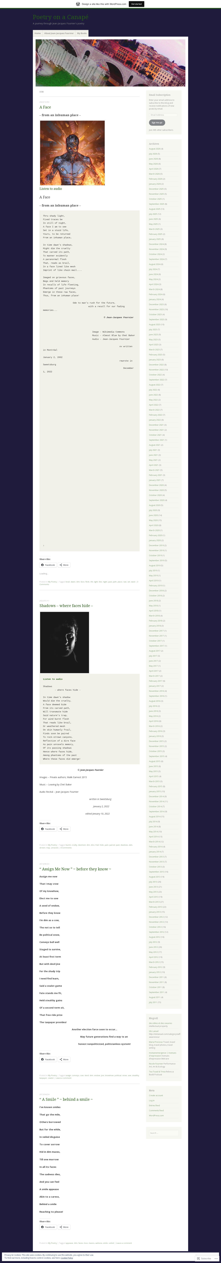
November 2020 (156, 490)
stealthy (135, 1075)
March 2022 (154, 409)
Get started (136, 4)
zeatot (51, 1078)
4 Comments (66, 847)
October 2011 (155, 987)
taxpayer (43, 1078)
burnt (68, 845)
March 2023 (154, 349)
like (100, 581)
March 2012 (154, 962)
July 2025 (153, 214)
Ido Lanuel (154, 1031)
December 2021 (156, 425)
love (86, 1243)
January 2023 (155, 359)
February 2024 (155, 294)
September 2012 (156, 932)
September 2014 (156, 811)
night (105, 581)
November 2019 (156, 550)
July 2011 (153, 1002)
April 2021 (153, 465)
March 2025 (154, 229)
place (120, 581)
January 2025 (155, 239)
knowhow (109, 1075)
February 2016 (155, 731)
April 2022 (153, 404)
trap (48, 847)
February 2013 (155, 907)
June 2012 (153, 947)
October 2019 (155, 555)
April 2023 (153, 344)
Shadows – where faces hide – (66, 606)
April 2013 (153, 897)
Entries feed (154, 1105)
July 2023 (153, 329)
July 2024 (153, 269)
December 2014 (156, 796)
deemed (82, 845)
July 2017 (153, 655)
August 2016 (154, 701)
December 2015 (156, 741)
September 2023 (156, 319)
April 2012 (153, 957)
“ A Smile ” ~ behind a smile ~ (66, 1099)
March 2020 (154, 530)
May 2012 (153, 952)
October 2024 (155, 254)
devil (87, 1075)
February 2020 (155, 535)
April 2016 (153, 721)
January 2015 (155, 791)
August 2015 (154, 761)
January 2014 (155, 851)
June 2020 (153, 515)
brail (68, 581)
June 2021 (153, 455)
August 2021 (154, 445)
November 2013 (156, 861)
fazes (80, 1243)
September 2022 (156, 379)
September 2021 (156, 440)
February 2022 (155, 414)
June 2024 (153, 274)
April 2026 (153, 168)
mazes (91, 1243)
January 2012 (155, 972)
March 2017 (154, 676)
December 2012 (156, 917)
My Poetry (52, 581)
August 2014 (154, 816)
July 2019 (153, 570)
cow (82, 1075)
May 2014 (153, 831)
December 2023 (156, 304)
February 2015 (155, 786)
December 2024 (156, 244)
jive (102, 1075)
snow (124, 1075)
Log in (152, 1100)
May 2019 (153, 575)
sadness (98, 1243)
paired (112, 845)
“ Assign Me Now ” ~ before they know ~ (75, 869)
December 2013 (156, 856)
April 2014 (153, 836)
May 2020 (153, 520)
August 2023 (154, 324)
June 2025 (153, 219)
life (91, 581)
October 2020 (155, 495)
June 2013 (153, 886)
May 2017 (153, 666)
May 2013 (153, 891)
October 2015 (155, 751)
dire (92, 845)
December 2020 (156, 485)
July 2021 (153, 450)
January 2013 (155, 912)
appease (69, 1243)
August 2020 (154, 505)
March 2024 (154, 289)
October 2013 (155, 866)
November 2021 (156, 430)
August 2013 (154, 876)
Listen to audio (50, 189)
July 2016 (153, 706)
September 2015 (156, 756)
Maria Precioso (156, 1042)
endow (97, 1075)
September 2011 (156, 992)
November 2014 (156, 801)
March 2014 (154, 841)
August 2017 (154, 650)
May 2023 (153, 339)
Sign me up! (157, 122)
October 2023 (155, 314)
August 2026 (154, 148)
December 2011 (156, 977)
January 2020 (155, 540)
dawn (73, 581)
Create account (156, 1095)
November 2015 (156, 746)
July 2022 (153, 389)
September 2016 (156, 696)
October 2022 (155, 374)
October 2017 (155, 640)
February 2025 (155, 234)
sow (129, 1075)
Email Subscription (160, 95)
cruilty (74, 845)
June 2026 (153, 158)
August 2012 (154, 937)
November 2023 (156, 309)
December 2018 (156, 590)
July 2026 (153, 153)
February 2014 (155, 846)
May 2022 (153, 399)
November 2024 (156, 249)
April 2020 (153, 525)
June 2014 (153, 826)
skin (130, 845)
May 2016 (153, 716)
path (115, 581)
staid (133, 581)
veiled (111, 1243)
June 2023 (153, 334)
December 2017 (156, 630)
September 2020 (156, 500)
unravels (54, 847)
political (118, 1075)
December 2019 (156, 545)
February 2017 (155, 681)
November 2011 (156, 982)
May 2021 (153, 460)
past (110, 581)
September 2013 (156, 871)
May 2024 (153, 279)
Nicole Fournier (156, 1063)
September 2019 (156, 560)
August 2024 (154, 264)
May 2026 (153, 163)
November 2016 (156, 691)
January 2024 (155, 299)
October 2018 (155, 595)
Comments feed (156, 1110)
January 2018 (155, 625)
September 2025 (156, 204)
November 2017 (156, 635)
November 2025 (156, 194)
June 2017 (153, 661)
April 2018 (153, 610)
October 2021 (155, 435)
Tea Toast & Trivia (157, 1071)
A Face (45, 107)
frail (97, 845)
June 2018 (153, 600)
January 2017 (155, 686)
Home (38, 33)
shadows (124, 845)
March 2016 (154, 726)
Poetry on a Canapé (60, 17)
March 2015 (154, 781)
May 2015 (153, 771)
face (82, 581)
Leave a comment (63, 1078)
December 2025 (156, 189)
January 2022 (155, 420)
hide (102, 845)
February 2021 (155, 475)
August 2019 (154, 565)
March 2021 (154, 470)
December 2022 (156, 364)
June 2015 (153, 766)
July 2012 (153, 942)
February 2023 (155, 354)
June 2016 (153, 711)
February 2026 (155, 179)
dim (78, 581)
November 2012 (156, 922)
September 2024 (156, 259)
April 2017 (153, 671)
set (128, 581)
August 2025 (154, 209)
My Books (82, 33)
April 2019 (153, 580)
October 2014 (155, 806)
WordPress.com (156, 1115)
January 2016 (155, 736)
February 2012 (155, 967)
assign (68, 1075)
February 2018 (155, 620)
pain (106, 845)
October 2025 (155, 199)
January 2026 (155, 184)
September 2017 (156, 645)
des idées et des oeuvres (160, 1023)
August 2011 (154, 997)
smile (105, 1243)
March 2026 (154, 173)
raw (125, 581)
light (96, 581)
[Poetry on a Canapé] (110, 62)
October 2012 (155, 927)
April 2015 (153, 776)
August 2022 (154, 384)
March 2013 (154, 902)
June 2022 (153, 394)
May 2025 (153, 224)
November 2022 (156, 369)
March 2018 (154, 615)
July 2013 (153, 881)
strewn (42, 847)
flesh (87, 581)
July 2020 (153, 510)
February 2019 (155, 585)
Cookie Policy (67, 1258)
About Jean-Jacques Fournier (59, 33)
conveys (75, 1075)
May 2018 (153, 605)
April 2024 (153, 284)
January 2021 (155, 480)
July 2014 (153, 821)
